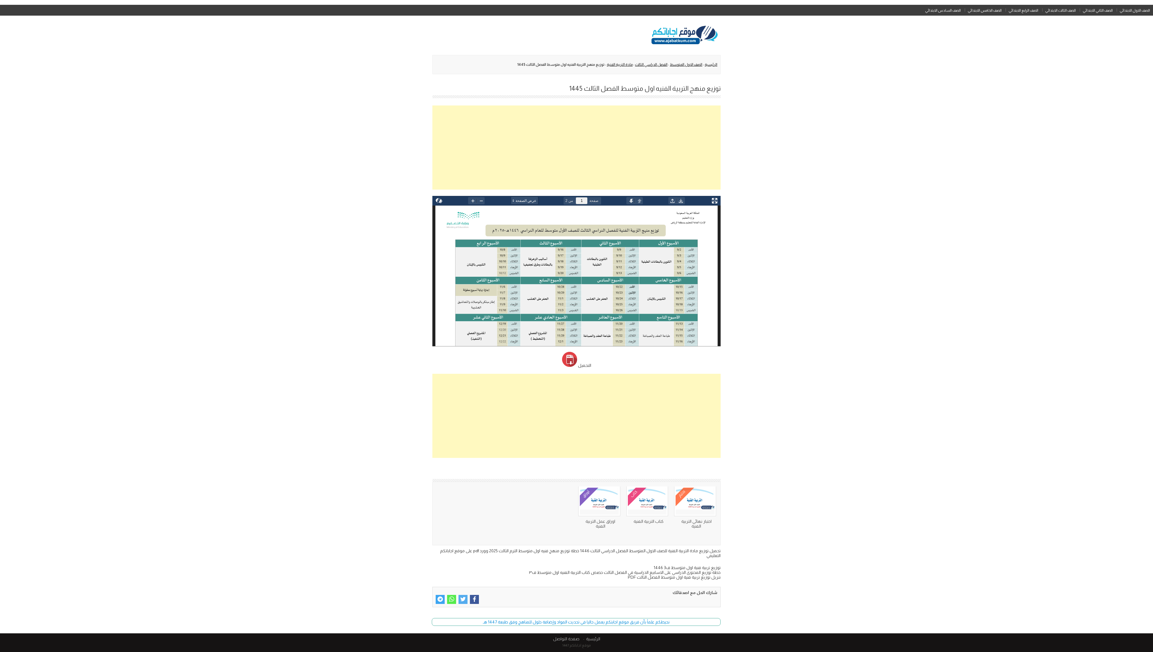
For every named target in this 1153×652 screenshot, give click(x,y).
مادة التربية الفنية (620, 64)
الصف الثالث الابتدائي (1060, 10)
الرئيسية (711, 64)
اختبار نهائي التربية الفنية (696, 524)
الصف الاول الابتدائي (1135, 10)
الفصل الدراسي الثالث (651, 64)
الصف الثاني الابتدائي (1098, 10)
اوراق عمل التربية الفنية (600, 524)
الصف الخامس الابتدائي (985, 10)
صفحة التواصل (566, 638)
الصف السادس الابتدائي (943, 10)
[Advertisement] (576, 147)
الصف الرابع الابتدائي (1023, 10)
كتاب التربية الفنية (649, 521)
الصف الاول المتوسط (686, 64)
